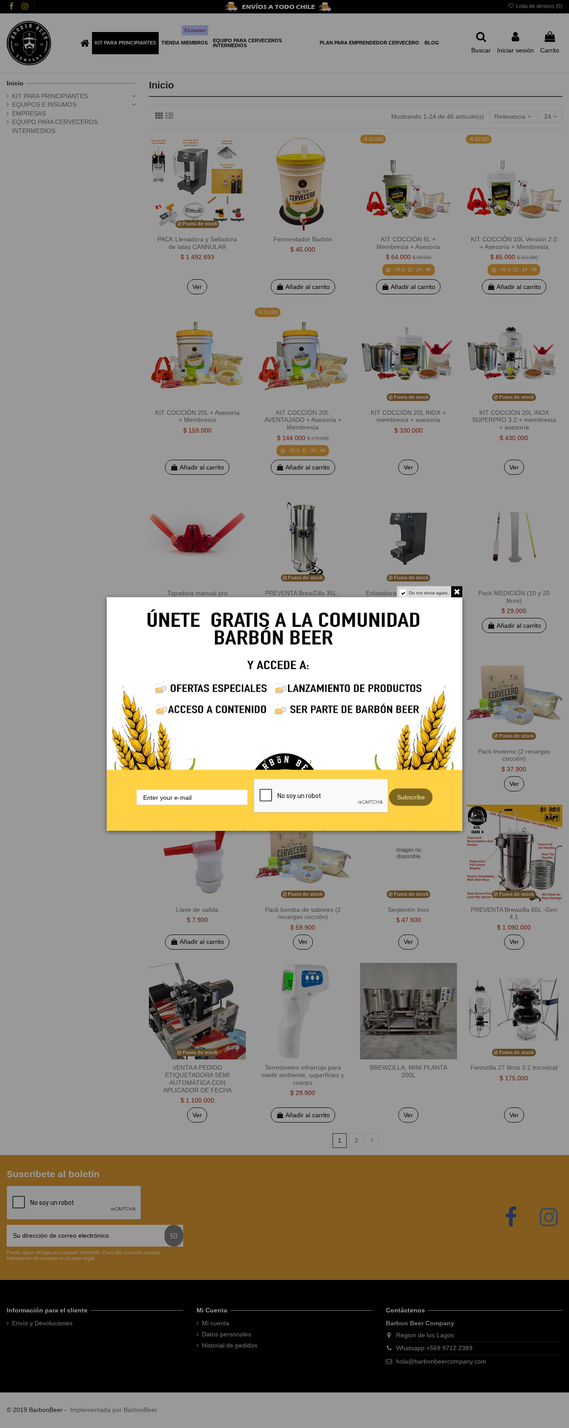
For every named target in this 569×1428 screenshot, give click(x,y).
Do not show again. (429, 592)
